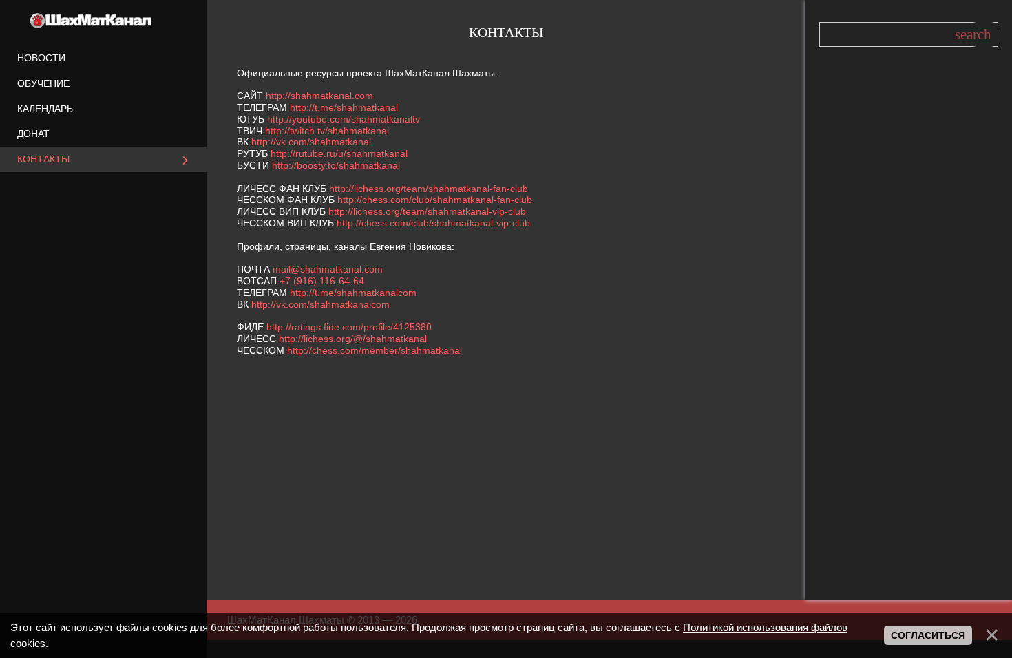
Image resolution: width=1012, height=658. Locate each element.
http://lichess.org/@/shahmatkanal (353, 338)
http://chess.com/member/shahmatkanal (374, 350)
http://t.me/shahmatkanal (344, 107)
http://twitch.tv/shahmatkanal (327, 130)
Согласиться (928, 635)
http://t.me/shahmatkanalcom (353, 292)
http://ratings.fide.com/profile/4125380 (349, 326)
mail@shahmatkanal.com (328, 269)
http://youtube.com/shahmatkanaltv (343, 119)
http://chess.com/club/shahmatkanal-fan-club (434, 199)
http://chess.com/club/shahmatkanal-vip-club (433, 223)
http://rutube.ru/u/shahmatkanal (339, 153)
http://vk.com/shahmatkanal (311, 141)
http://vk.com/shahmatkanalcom (320, 304)
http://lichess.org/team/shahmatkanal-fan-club (428, 188)
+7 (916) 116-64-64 (322, 280)
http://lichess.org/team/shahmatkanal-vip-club (427, 211)
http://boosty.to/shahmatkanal (336, 165)
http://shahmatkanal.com (319, 95)
